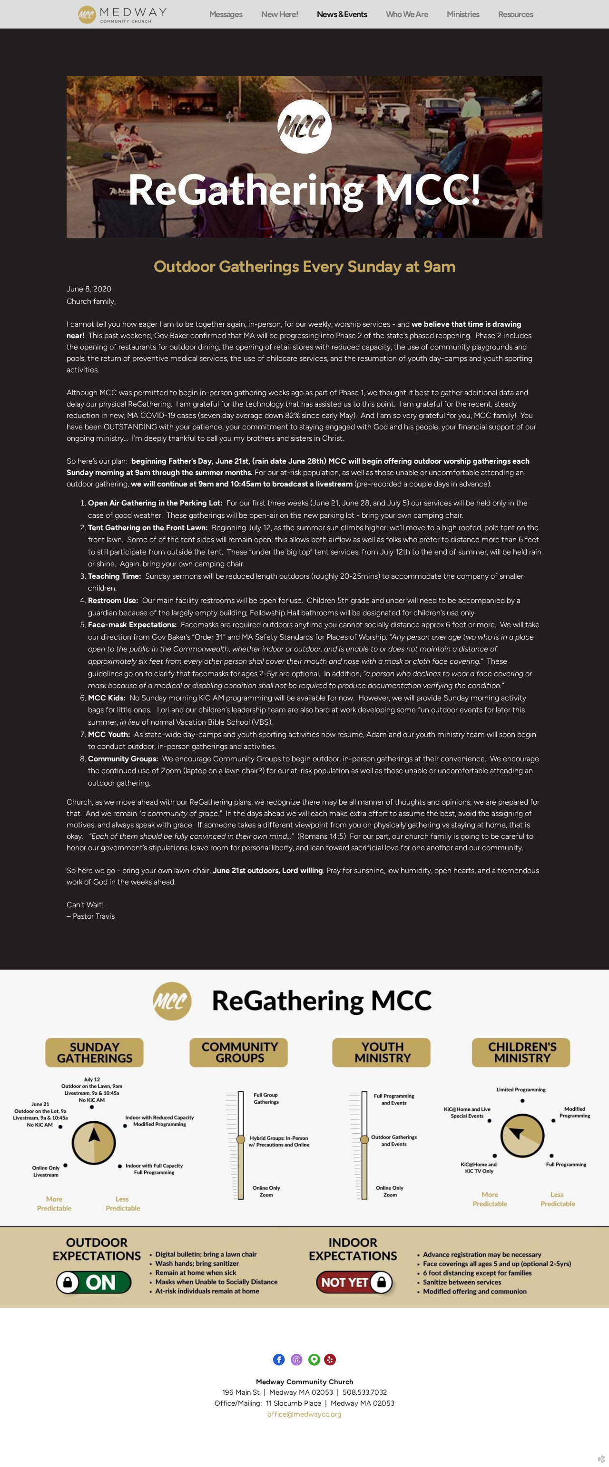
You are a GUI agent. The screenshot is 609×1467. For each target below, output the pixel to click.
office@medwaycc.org (304, 1414)
